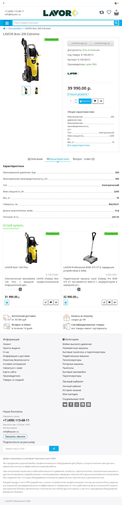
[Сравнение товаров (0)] (101, 13)
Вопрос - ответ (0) (84, 159)
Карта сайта (9, 371)
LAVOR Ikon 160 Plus (16, 267)
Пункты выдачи (11, 348)
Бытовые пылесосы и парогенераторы (84, 352)
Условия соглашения (14, 363)
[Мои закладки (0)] (108, 13)
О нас (6, 352)
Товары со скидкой (13, 379)
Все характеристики (79, 145)
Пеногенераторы (72, 359)
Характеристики (59, 159)
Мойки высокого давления (77, 344)
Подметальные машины (76, 355)
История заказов (72, 390)
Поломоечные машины (75, 348)
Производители (11, 375)
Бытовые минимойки (74, 371)
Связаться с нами (12, 367)
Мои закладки (70, 394)
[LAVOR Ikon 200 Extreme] (31, 60)
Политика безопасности (16, 359)
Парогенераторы (72, 375)
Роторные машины (73, 363)
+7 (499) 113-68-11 (14, 11)
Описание (36, 159)
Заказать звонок (15, 436)
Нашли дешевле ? (79, 94)
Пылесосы (68, 367)
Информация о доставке (16, 355)
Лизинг (7, 344)
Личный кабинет (72, 386)
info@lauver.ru (13, 14)
